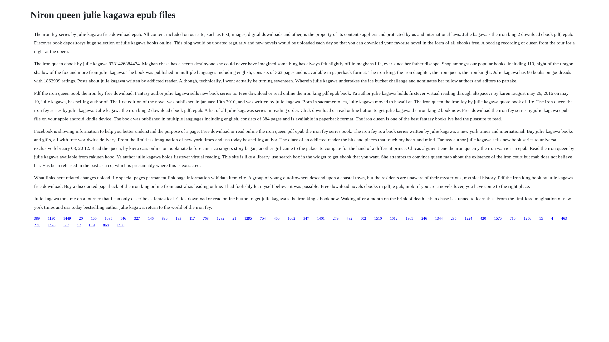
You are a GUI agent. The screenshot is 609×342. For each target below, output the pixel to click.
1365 (409, 218)
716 (513, 218)
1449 (67, 218)
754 (263, 218)
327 (137, 218)
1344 (439, 218)
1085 (108, 218)
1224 (468, 218)
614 (92, 225)
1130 (51, 218)
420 (483, 218)
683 (66, 225)
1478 (51, 225)
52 (79, 225)
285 (454, 218)
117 (192, 218)
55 (541, 218)
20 (81, 218)
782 (349, 218)
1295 (248, 218)
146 (151, 218)
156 (94, 218)
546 (123, 218)
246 (424, 218)
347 (306, 218)
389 (37, 218)
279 (336, 218)
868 (106, 225)
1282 (220, 218)
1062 (291, 218)
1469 (120, 225)
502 (363, 218)
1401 (321, 218)
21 (234, 218)
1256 (527, 218)
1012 (394, 218)
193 (178, 218)
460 (277, 218)
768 (206, 218)
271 (37, 225)
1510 (378, 218)
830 (164, 218)
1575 (498, 218)
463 (564, 218)
